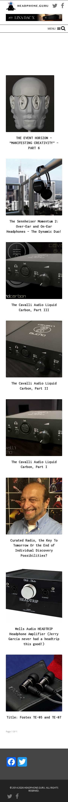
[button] (52, 28)
